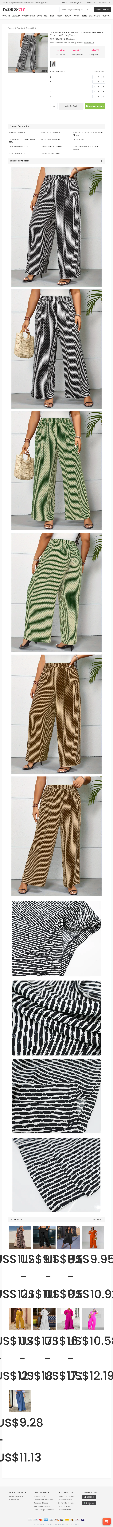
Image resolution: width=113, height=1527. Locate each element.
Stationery (94, 16)
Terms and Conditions (43, 1499)
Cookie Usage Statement (44, 1509)
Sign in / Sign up (102, 10)
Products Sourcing (66, 1496)
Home (84, 16)
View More (97, 1220)
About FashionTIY (16, 1496)
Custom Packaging (66, 1503)
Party (76, 16)
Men (46, 16)
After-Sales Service (41, 1506)
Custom (106, 16)
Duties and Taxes (41, 1503)
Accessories (28, 16)
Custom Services (65, 1499)
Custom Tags (64, 1506)
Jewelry (16, 16)
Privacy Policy (39, 1496)
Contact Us (89, 42)
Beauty (68, 16)
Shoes (59, 16)
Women (6, 16)
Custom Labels (64, 1509)
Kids (52, 16)
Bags (39, 16)
